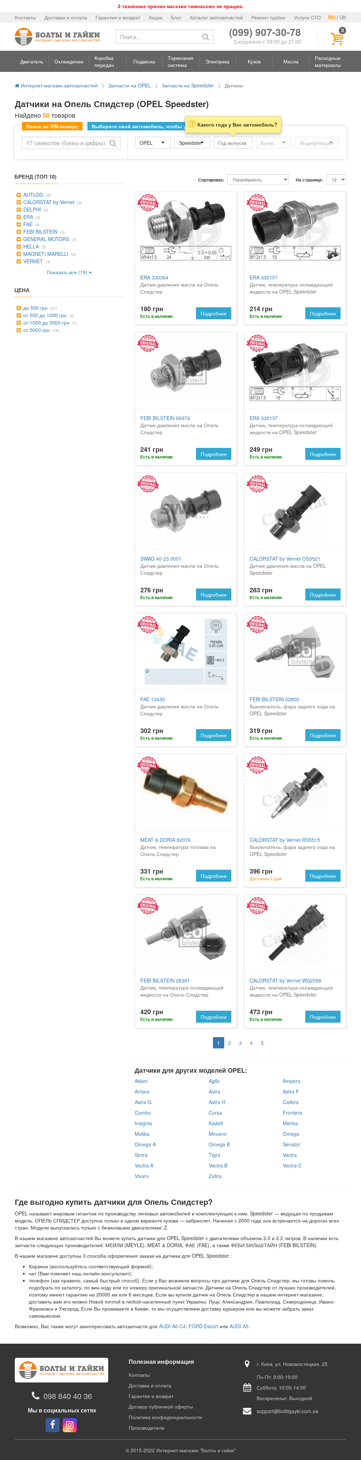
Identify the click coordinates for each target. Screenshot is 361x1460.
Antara (142, 1091)
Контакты (25, 17)
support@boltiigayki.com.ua (287, 1411)
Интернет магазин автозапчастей (58, 85)
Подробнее (214, 313)
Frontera (292, 1112)
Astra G (143, 1101)
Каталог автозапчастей (216, 17)
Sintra (141, 1154)
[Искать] (205, 37)
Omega (291, 1133)
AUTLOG (32, 194)
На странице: (309, 180)
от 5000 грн (36, 329)
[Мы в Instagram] (70, 1425)
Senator (291, 1144)
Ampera (291, 1080)
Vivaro (142, 1175)
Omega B (219, 1144)
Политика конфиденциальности (165, 1417)
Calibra (291, 1101)
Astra (214, 1091)
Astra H (217, 1101)
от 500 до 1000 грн (44, 315)
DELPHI (31, 209)
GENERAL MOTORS (45, 238)
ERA (27, 216)
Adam (141, 1080)
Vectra (290, 1154)
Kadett (216, 1123)
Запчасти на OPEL (129, 85)
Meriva (290, 1123)
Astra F (291, 1091)
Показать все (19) (68, 272)
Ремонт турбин (268, 17)
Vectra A (144, 1165)
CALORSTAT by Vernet (48, 201)
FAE (27, 224)
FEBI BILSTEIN (39, 231)
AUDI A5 (239, 1326)
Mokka (142, 1133)
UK (342, 17)
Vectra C (292, 1165)
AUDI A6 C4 (172, 1326)
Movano (218, 1133)
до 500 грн (35, 307)
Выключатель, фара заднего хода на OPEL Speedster (292, 706)
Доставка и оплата (65, 17)
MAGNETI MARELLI (45, 253)
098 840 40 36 (67, 1395)
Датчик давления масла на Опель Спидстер (179, 284)
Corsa (215, 1112)
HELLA (30, 246)
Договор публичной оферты (161, 1406)
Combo (143, 1112)
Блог (176, 17)
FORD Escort (203, 1326)
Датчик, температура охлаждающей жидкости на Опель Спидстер (182, 987)
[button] (32, 61)
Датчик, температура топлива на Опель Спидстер (178, 846)
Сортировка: (211, 180)
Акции (156, 17)
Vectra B (218, 1165)
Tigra (214, 1154)
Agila (214, 1080)
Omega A (145, 1144)
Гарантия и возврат (118, 17)
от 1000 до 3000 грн (45, 322)
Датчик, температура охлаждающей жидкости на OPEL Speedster (291, 284)
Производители (146, 1427)
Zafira (215, 1175)
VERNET (32, 261)
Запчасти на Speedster (187, 85)
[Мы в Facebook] (52, 1425)
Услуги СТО (307, 17)
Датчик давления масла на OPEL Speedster (288, 565)
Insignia (143, 1123)
